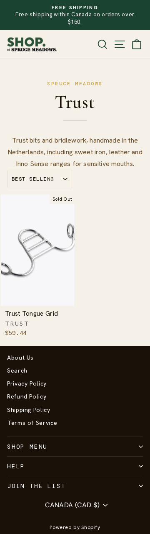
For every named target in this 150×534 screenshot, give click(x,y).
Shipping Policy (28, 410)
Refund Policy (26, 396)
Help (16, 466)
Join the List (36, 486)
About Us (20, 357)
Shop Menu (27, 446)
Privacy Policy (27, 383)
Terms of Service (32, 423)
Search (17, 370)
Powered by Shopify (75, 527)
